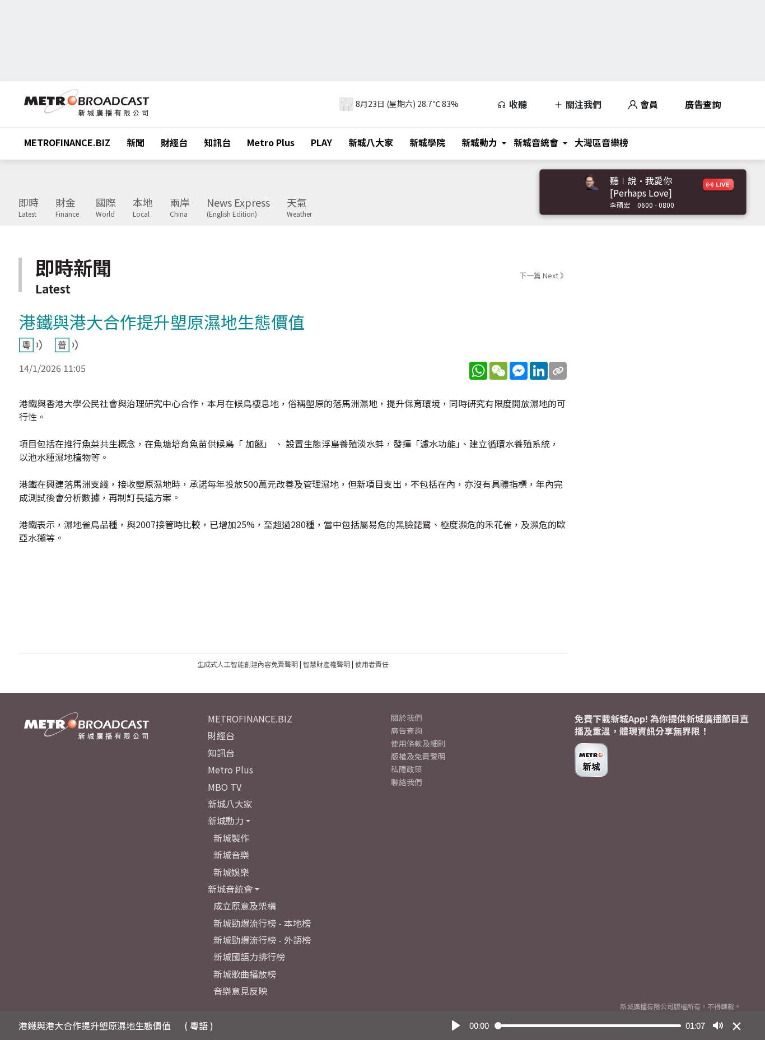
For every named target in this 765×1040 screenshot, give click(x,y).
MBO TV (224, 787)
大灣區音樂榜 (601, 142)
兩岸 (180, 207)
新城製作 (231, 838)
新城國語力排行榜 (249, 956)
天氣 (299, 207)
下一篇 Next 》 (543, 275)
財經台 (174, 142)
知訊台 (217, 142)
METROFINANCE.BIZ (67, 142)
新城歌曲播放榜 (244, 974)
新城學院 (427, 142)
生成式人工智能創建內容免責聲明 (247, 664)
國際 (106, 207)
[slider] (588, 1025)
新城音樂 (231, 854)
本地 (143, 207)
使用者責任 (372, 664)
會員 (648, 104)
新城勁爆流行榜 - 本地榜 (262, 923)
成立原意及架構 (244, 905)
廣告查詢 (703, 104)
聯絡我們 (406, 781)
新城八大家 (370, 142)
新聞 (135, 142)
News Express (238, 207)
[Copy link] (558, 371)
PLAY (321, 142)
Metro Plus (271, 142)
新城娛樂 (231, 872)
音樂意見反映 (240, 990)
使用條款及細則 (418, 743)
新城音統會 (536, 142)
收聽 (517, 104)
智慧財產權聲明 (326, 664)
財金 (67, 207)
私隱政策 (406, 769)
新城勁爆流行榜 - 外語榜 (262, 939)
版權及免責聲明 (418, 756)
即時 (28, 207)
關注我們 (582, 104)
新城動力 (479, 142)
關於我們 (406, 717)
